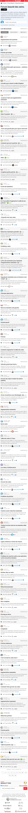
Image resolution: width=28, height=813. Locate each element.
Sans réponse (14, 32)
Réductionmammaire (7, 587)
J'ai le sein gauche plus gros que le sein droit (14, 128)
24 (9, 775)
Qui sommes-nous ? (7, 794)
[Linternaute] (7, 805)
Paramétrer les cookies (16, 795)
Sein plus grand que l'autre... (9, 364)
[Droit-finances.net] (20, 806)
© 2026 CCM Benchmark (21, 796)
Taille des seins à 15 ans (8, 438)
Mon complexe (5, 601)
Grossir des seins (6, 482)
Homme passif (5, 322)
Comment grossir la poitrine (9, 143)
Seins (2, 157)
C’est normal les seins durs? (9, 658)
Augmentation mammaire (8, 409)
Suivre (5, 9)
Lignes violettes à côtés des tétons (11, 541)
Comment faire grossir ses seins (10, 687)
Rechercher (23, 28)
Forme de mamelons (7, 186)
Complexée (4, 629)
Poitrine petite (5, 730)
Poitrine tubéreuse (6, 643)
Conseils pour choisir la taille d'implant (12, 83)
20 (22, 772)
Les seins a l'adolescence (8, 467)
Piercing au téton (6, 614)
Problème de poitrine (7, 496)
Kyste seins (4, 424)
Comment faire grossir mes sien (10, 759)
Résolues (24, 32)
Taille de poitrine (6, 744)
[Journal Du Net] (20, 803)
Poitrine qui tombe (6, 52)
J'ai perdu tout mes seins (8, 217)
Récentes (5, 32)
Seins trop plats (5, 114)
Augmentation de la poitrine (9, 39)
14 (19, 772)
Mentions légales (5, 796)
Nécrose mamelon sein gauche (10, 308)
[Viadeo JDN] (20, 808)
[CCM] (7, 803)
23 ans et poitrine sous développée (11, 395)
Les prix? (3, 453)
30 (15, 775)
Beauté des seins (20, 3)
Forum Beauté (11, 3)
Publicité (17, 794)
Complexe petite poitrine (8, 172)
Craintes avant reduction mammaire (11, 511)
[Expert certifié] (23, 136)
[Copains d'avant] (7, 808)
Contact (13, 794)
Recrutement (22, 794)
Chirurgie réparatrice (7, 293)
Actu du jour (5, 785)
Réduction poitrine (6, 715)
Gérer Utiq (24, 795)
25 (12, 775)
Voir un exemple (23, 785)
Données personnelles (7, 795)
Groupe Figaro (12, 796)
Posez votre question (10, 22)
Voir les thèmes (12, 24)
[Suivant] (26, 773)
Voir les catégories (4, 24)
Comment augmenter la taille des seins (12, 350)
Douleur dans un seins (7, 572)
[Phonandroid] (20, 811)
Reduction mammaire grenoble (10, 232)
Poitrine (3, 337)
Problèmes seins (6, 246)
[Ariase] (7, 811)
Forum (4, 3)
